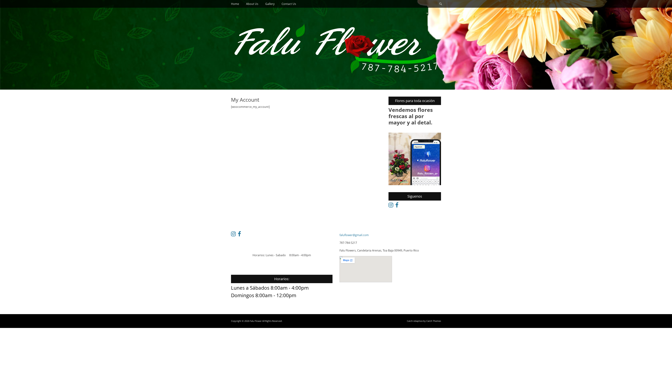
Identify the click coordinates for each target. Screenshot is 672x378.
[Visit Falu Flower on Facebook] (396, 206)
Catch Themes (433, 321)
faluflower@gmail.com (354, 235)
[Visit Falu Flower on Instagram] (390, 206)
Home (235, 4)
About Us (252, 4)
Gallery (270, 4)
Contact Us (289, 4)
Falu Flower (256, 321)
